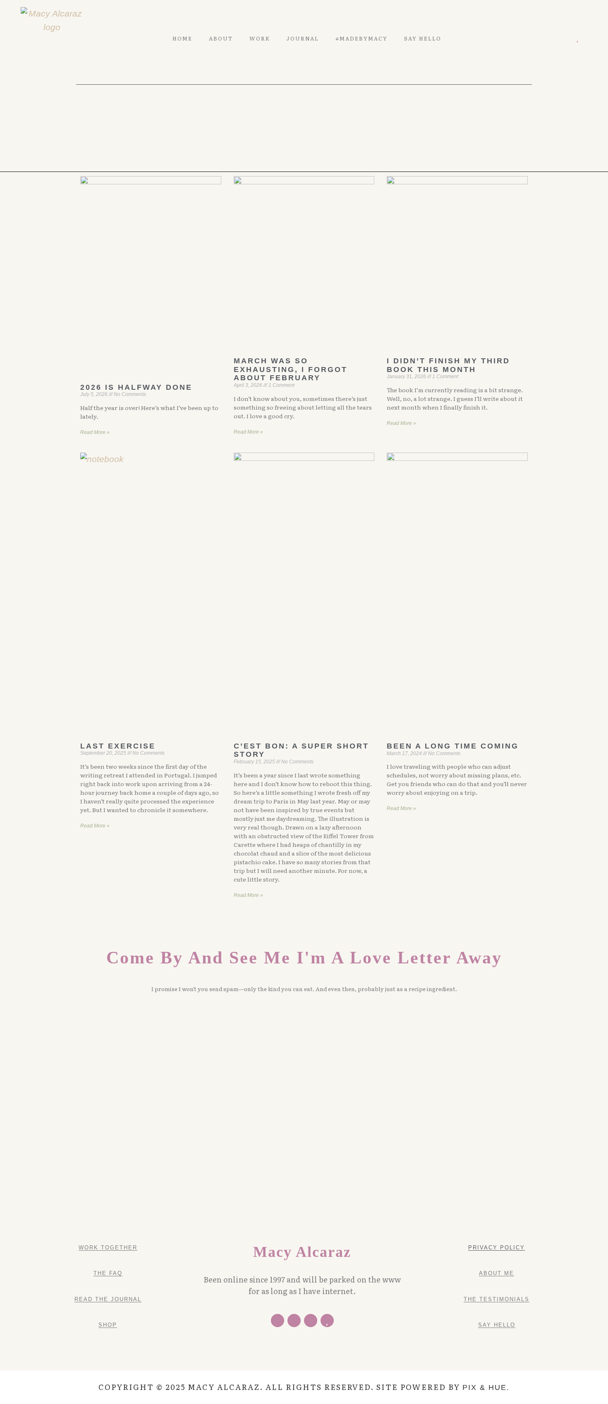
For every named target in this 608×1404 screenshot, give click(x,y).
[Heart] (577, 38)
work (259, 38)
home (182, 38)
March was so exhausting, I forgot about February (290, 369)
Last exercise (118, 746)
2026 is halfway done (136, 387)
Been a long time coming (453, 746)
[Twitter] (542, 38)
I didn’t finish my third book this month (448, 365)
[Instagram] (565, 38)
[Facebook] (277, 1320)
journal (303, 38)
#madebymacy (361, 38)
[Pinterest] (554, 38)
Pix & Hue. (486, 1387)
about (221, 38)
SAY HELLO (422, 38)
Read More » (95, 432)
